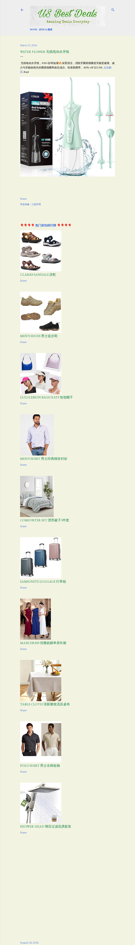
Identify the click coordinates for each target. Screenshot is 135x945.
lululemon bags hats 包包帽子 (46, 397)
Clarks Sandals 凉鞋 (38, 274)
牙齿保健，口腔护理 (30, 204)
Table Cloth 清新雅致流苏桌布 (45, 704)
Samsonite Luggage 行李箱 (43, 581)
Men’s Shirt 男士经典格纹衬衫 (43, 458)
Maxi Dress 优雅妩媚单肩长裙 (43, 643)
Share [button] (23, 198)
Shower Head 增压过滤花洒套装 (45, 826)
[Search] (113, 9)
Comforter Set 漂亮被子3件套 (44, 520)
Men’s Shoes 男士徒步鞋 (39, 336)
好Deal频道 (45, 29)
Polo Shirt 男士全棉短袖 (40, 765)
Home (33, 29)
